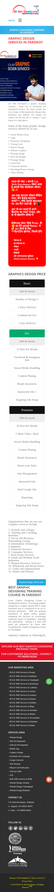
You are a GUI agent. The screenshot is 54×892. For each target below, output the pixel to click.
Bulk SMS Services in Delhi (21, 779)
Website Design (16, 737)
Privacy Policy (27, 881)
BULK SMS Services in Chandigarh (24, 680)
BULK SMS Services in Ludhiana (23, 687)
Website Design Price (29, 35)
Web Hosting (15, 764)
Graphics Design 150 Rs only (31, 582)
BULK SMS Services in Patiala (22, 725)
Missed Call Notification (19, 768)
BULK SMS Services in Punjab (22, 672)
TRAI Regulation (23, 878)
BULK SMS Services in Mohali (22, 714)
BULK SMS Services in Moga (22, 706)
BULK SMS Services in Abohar (22, 691)
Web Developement (17, 741)
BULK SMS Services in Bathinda (23, 676)
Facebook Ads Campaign (20, 756)
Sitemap (12, 878)
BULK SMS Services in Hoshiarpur (24, 684)
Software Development (19, 745)
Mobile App (14, 749)
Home (20, 35)
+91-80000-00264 (23, 810)
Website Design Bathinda (20, 790)
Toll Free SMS (15, 771)
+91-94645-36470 (25, 806)
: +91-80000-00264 (35, 655)
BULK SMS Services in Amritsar (23, 695)
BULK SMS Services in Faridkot (23, 703)
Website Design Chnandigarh (21, 787)
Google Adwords (16, 760)
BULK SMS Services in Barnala (23, 699)
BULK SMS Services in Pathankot (23, 722)
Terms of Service (37, 878)
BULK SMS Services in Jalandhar (23, 710)
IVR (11, 775)
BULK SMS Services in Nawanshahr (25, 718)
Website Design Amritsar (19, 783)
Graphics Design (16, 752)
